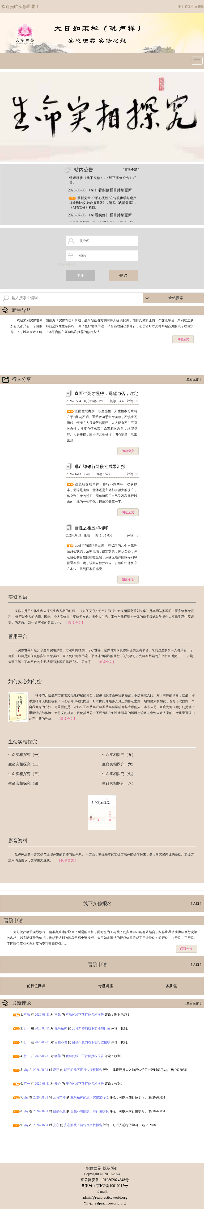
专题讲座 (105, 986)
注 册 (80, 276)
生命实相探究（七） (118, 774)
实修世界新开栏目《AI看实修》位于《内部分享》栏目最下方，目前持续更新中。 (102, 220)
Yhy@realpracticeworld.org (105, 1203)
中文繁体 (197, 6)
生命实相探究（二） (25, 764)
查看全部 (131, 170)
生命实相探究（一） (25, 755)
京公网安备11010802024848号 (104, 1180)
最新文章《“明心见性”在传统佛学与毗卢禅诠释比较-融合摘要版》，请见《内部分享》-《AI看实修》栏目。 (102, 198)
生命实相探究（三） (25, 774)
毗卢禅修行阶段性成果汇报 (99, 466)
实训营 (171, 986)
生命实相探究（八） (118, 783)
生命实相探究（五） (118, 755)
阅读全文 (183, 339)
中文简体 (184, 6)
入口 (196, 903)
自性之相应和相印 (91, 528)
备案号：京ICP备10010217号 (104, 1186)
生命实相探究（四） (25, 783)
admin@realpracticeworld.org (104, 1197)
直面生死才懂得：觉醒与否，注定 (106, 393)
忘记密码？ (67, 265)
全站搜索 (175, 298)
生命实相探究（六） (118, 764)
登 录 (123, 276)
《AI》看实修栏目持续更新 (109, 186)
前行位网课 (36, 986)
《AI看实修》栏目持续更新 (109, 210)
